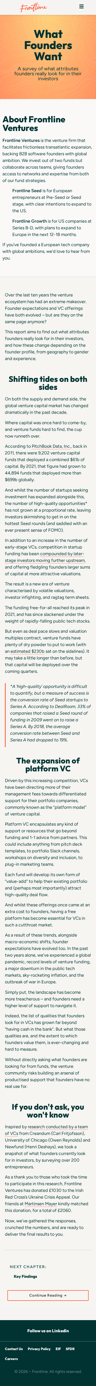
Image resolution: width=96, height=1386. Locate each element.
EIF (58, 1349)
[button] (81, 7)
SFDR (70, 1349)
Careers (11, 1359)
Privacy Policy (39, 1349)
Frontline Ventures (21, 140)
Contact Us (14, 1349)
